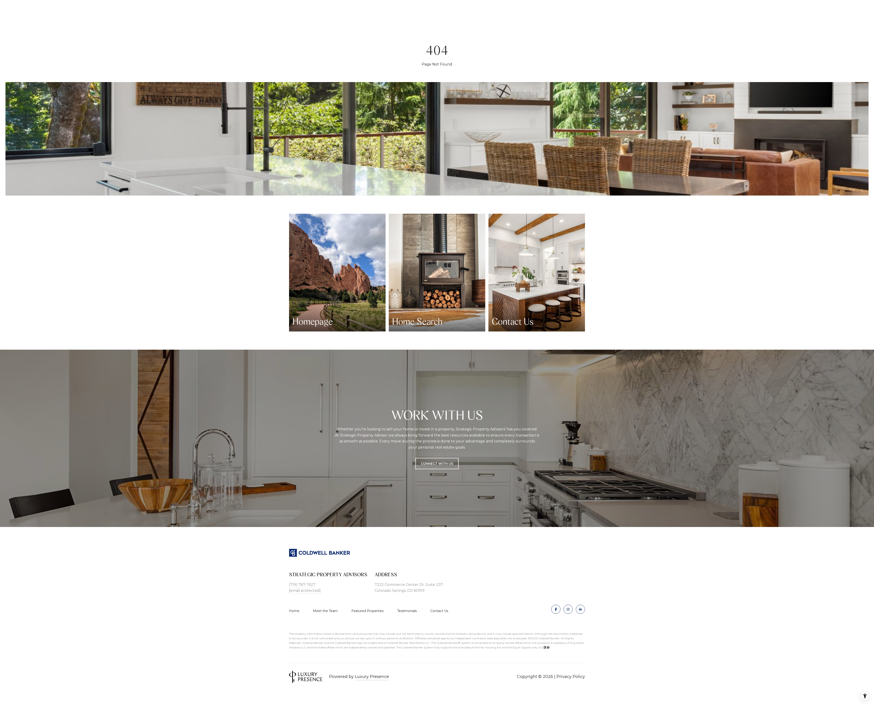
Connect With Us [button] (437, 464)
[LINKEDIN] (580, 609)
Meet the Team (325, 611)
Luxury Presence (372, 676)
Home (294, 611)
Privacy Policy (570, 676)
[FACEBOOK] (555, 609)
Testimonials (407, 611)
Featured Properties (367, 611)
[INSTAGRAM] (568, 609)
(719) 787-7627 (302, 584)
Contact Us (439, 611)
